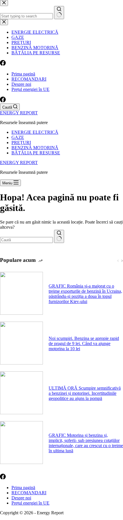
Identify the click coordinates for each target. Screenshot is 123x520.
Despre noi (21, 84)
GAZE (17, 137)
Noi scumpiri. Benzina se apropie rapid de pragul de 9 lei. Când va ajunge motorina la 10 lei (84, 343)
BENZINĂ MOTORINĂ (34, 147)
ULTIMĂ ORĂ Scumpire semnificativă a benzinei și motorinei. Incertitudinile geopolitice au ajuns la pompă (85, 393)
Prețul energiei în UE (30, 89)
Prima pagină (23, 73)
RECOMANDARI (28, 79)
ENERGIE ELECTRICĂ (34, 132)
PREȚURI (21, 142)
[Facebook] (3, 100)
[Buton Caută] (59, 236)
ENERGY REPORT (19, 112)
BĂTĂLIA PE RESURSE (35, 152)
